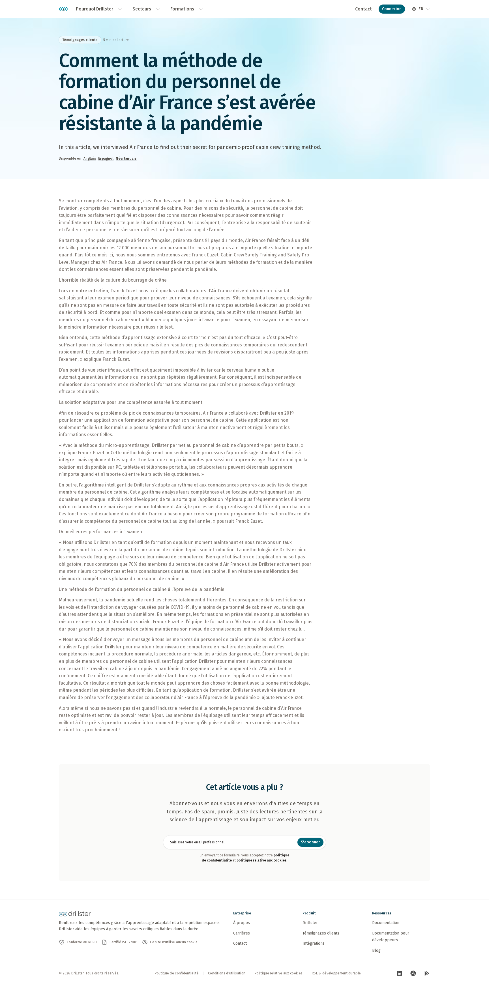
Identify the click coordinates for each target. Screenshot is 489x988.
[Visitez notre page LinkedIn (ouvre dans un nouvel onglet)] (399, 973)
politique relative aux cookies (261, 860)
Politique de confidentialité (177, 973)
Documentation (385, 922)
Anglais (89, 158)
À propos (241, 922)
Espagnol (105, 158)
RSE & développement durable (336, 973)
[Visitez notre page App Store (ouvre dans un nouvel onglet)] (413, 973)
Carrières (241, 933)
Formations (182, 9)
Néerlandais (126, 158)
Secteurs (141, 9)
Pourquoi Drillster (94, 9)
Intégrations (314, 943)
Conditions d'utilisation (226, 973)
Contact (363, 9)
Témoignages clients (321, 933)
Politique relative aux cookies (279, 973)
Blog (376, 950)
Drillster (310, 922)
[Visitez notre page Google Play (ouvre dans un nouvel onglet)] (426, 973)
